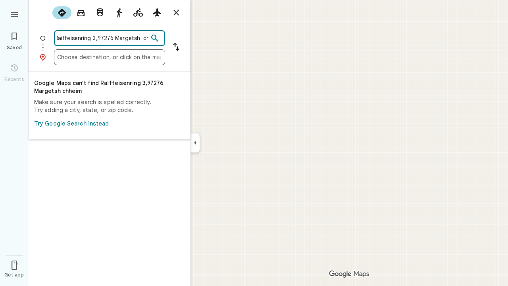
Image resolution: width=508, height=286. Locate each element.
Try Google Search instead (71, 123)
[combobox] (102, 38)
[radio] (61, 13)
